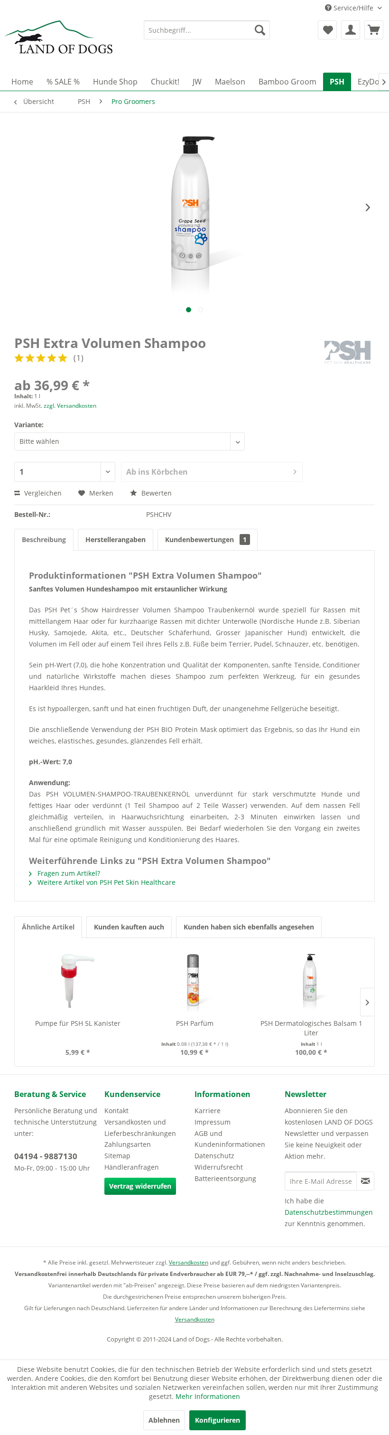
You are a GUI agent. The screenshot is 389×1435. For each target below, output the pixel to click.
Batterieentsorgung (225, 1178)
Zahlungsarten (127, 1144)
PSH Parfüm (194, 1023)
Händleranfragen (131, 1167)
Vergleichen (42, 492)
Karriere (207, 1110)
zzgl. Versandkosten (70, 406)
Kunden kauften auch (129, 926)
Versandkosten (188, 1262)
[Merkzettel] (327, 29)
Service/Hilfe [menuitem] (353, 7)
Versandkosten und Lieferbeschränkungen (140, 1127)
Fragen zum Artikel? (68, 873)
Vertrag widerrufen (140, 1186)
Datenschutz (214, 1155)
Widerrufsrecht (218, 1167)
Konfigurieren (217, 1420)
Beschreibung (44, 539)
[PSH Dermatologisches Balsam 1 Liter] (311, 980)
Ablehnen (164, 1420)
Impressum (212, 1121)
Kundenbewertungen (206, 539)
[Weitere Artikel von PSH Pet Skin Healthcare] (347, 352)
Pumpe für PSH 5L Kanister (77, 1023)
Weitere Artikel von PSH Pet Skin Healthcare (106, 882)
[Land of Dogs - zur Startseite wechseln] (58, 44)
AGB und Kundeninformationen (229, 1139)
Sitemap (117, 1155)
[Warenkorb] (373, 29)
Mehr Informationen (208, 1396)
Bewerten (155, 492)
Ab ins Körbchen (157, 472)
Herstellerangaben (115, 539)
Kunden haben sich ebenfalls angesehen (249, 926)
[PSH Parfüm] (194, 980)
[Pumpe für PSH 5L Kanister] (77, 980)
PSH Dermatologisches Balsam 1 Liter (311, 1028)
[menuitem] (207, 29)
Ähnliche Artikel (48, 926)
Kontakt (116, 1110)
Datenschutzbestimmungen (329, 1212)
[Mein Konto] (350, 29)
